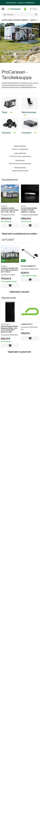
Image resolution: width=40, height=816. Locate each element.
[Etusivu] (14, 9)
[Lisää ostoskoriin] (10, 225)
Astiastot (6, 132)
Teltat (5, 112)
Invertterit (27, 132)
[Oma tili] (25, 8)
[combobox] (20, 14)
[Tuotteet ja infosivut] (4, 9)
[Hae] (36, 14)
